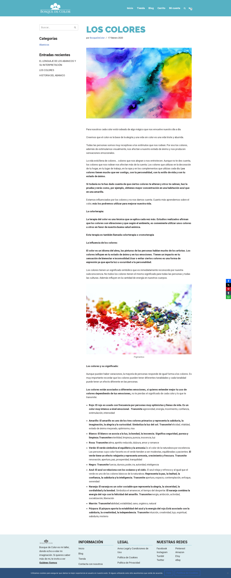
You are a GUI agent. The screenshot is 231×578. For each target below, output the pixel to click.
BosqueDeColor (97, 38)
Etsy (177, 556)
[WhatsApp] (228, 297)
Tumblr (160, 556)
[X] (228, 285)
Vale (168, 572)
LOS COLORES (46, 70)
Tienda (141, 8)
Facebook (162, 548)
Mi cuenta (174, 8)
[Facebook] (228, 281)
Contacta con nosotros (90, 564)
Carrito (161, 8)
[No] (227, 573)
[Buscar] (185, 8)
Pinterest (180, 548)
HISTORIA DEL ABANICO (52, 75)
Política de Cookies (128, 557)
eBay (178, 560)
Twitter (160, 560)
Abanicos (44, 44)
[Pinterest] (228, 289)
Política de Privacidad (129, 562)
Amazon (179, 552)
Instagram (162, 552)
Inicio (130, 8)
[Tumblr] (228, 293)
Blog (151, 8)
